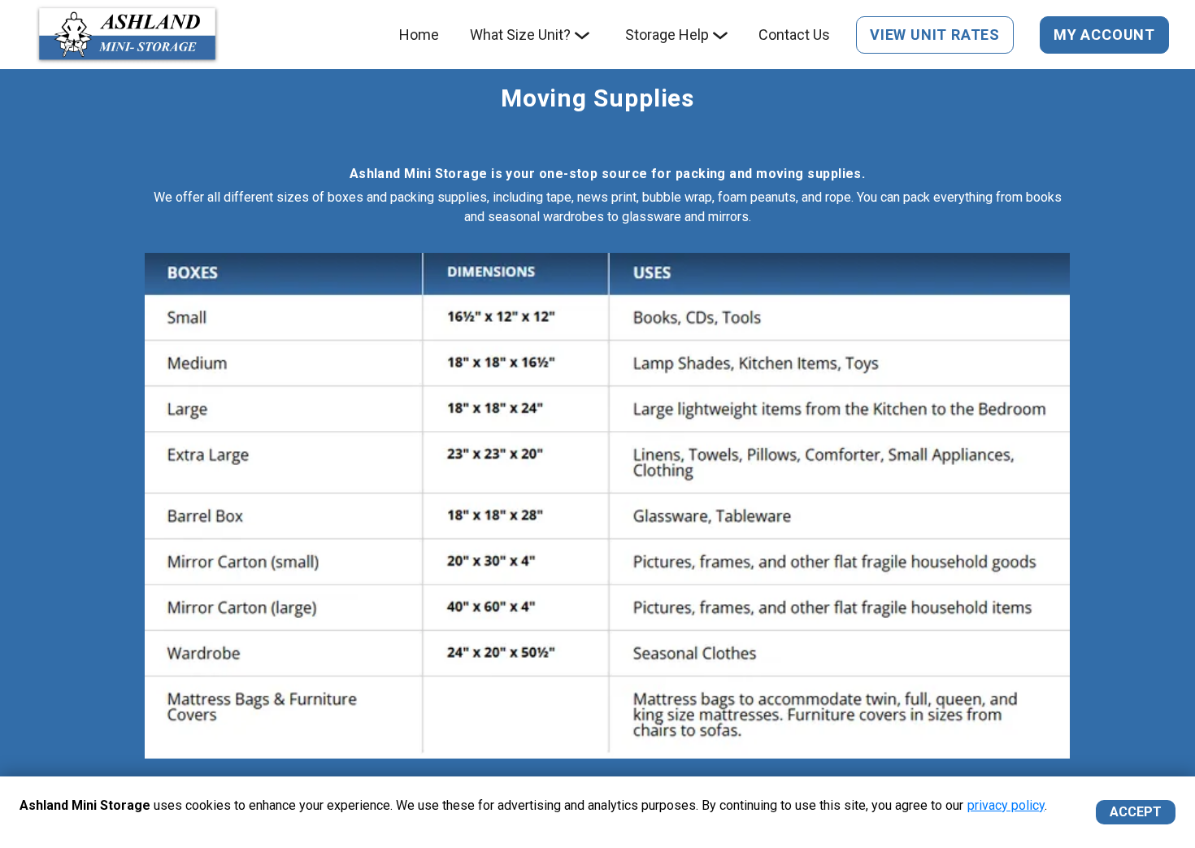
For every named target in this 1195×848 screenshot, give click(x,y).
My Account (1104, 34)
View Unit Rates (935, 34)
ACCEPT (1136, 812)
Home (419, 34)
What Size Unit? (520, 34)
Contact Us (794, 34)
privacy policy (1006, 805)
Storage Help (667, 34)
